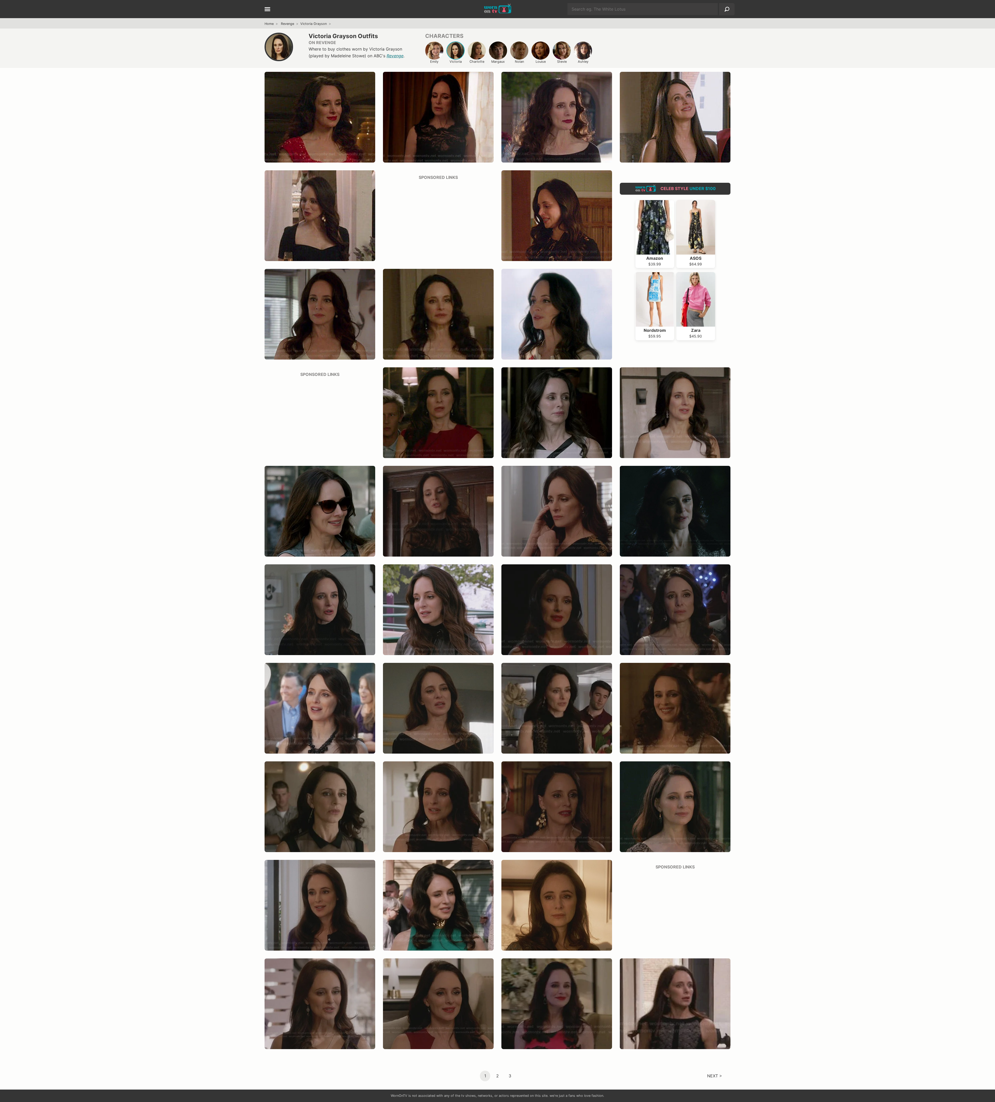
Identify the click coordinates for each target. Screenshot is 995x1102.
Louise (541, 62)
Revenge (287, 24)
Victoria (456, 62)
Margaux (498, 62)
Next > (714, 1075)
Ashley (583, 62)
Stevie (562, 62)
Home (269, 24)
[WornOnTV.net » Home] (497, 9)
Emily (434, 62)
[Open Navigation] (267, 9)
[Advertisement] (438, 221)
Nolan (519, 62)
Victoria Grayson (313, 24)
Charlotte (477, 62)
